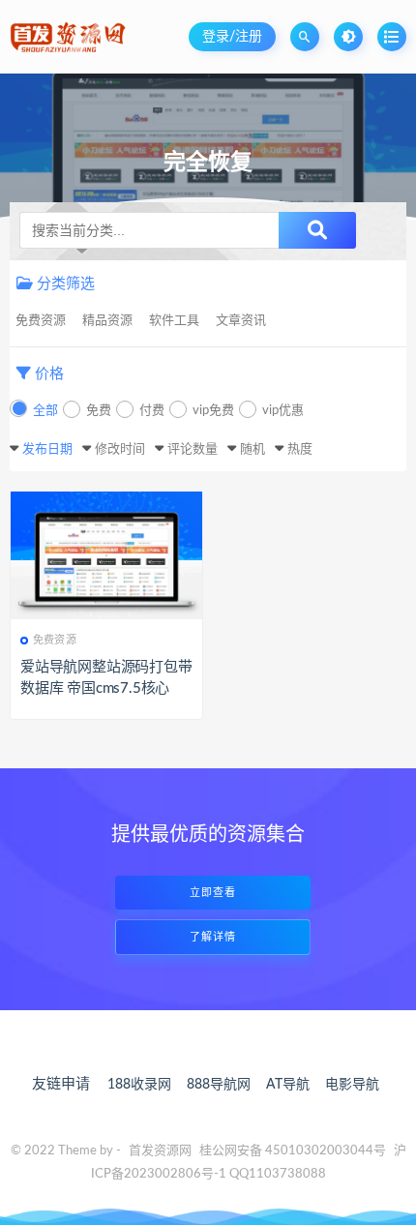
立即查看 (213, 892)
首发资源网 (160, 1151)
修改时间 (120, 449)
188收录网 (139, 1084)
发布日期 (47, 449)
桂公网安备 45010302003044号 (292, 1151)
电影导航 (352, 1084)
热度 (299, 449)
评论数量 (192, 449)
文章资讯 (241, 320)
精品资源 (107, 320)
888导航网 (219, 1084)
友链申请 (61, 1084)
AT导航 (288, 1084)
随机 (252, 449)
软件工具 (174, 320)
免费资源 (40, 320)
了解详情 (213, 937)
